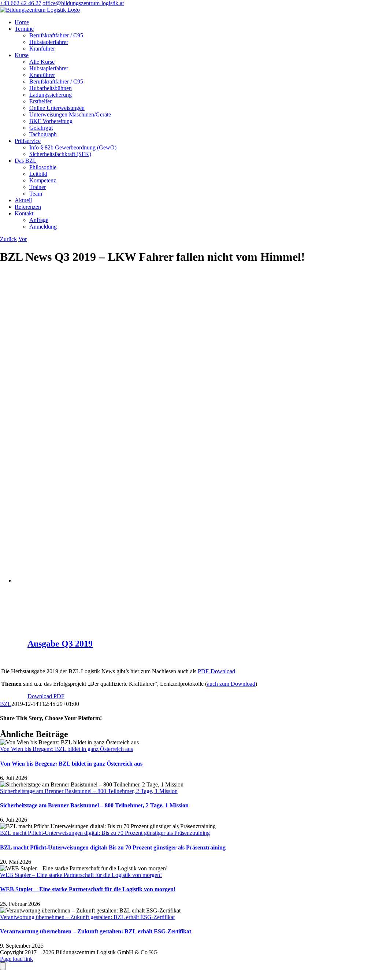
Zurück (8, 239)
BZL (5, 704)
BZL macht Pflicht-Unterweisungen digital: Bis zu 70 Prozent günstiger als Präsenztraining (105, 833)
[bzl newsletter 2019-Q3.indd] (124, 580)
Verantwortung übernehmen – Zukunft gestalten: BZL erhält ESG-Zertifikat (87, 917)
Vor (22, 239)
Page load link (16, 959)
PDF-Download (216, 671)
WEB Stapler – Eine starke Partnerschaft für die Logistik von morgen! (81, 875)
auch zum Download (231, 684)
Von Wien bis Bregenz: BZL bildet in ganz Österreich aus (66, 749)
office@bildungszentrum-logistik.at (83, 3)
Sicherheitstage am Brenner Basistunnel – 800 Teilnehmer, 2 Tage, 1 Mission (89, 791)
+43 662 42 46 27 (20, 3)
